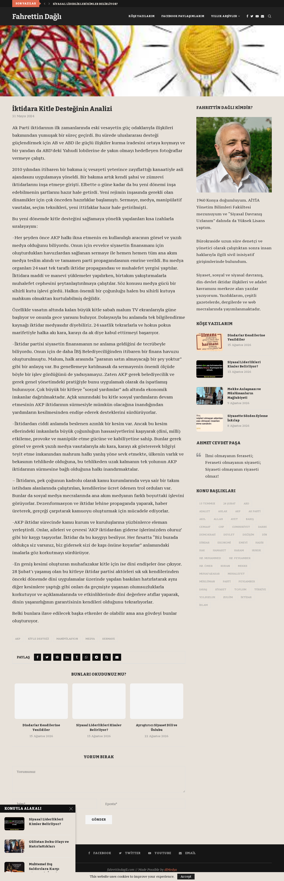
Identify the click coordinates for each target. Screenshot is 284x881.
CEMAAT (205, 526)
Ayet (234, 519)
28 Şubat (229, 503)
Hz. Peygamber (239, 558)
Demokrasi (207, 534)
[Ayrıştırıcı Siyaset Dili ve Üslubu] (156, 701)
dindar (204, 542)
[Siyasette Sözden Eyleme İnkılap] (209, 423)
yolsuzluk (207, 597)
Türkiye (260, 589)
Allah (218, 519)
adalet (204, 511)
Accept (186, 876)
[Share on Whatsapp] (86, 657)
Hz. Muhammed (210, 558)
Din (264, 534)
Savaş (203, 589)
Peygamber (247, 581)
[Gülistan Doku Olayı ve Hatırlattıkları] (14, 846)
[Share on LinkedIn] (67, 657)
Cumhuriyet (241, 526)
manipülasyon (67, 638)
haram (239, 550)
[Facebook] (247, 16)
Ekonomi (224, 542)
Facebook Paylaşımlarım (182, 16)
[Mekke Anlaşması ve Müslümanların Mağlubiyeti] (209, 396)
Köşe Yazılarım (141, 16)
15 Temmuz (207, 503)
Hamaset (219, 550)
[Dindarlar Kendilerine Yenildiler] (41, 701)
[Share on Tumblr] (76, 657)
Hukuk (256, 550)
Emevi (243, 542)
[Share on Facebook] (37, 657)
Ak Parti (254, 511)
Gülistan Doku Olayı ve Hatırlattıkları (49, 844)
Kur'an (225, 565)
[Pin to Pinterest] (57, 657)
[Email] (262, 16)
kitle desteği (38, 638)
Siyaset (220, 589)
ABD (246, 503)
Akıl (202, 519)
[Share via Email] (117, 657)
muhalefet (236, 573)
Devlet (229, 534)
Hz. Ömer (206, 565)
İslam (203, 605)
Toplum (240, 589)
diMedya (170, 869)
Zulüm (228, 597)
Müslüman (207, 581)
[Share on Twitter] (47, 657)
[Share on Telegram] (96, 657)
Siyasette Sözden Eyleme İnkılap (247, 418)
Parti (227, 581)
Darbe (262, 526)
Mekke (242, 565)
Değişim (248, 534)
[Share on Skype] (107, 657)
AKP (17, 638)
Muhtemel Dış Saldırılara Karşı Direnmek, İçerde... (45, 868)
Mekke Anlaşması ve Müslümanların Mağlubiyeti (95, 4)
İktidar (246, 597)
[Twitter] (251, 16)
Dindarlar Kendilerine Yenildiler (246, 337)
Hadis (259, 542)
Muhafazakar (209, 573)
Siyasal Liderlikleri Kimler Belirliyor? (244, 364)
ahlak (222, 511)
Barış (250, 519)
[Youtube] (257, 16)
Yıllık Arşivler (224, 16)
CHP (221, 526)
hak (202, 550)
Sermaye (108, 638)
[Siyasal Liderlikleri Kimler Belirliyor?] (99, 701)
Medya (90, 638)
